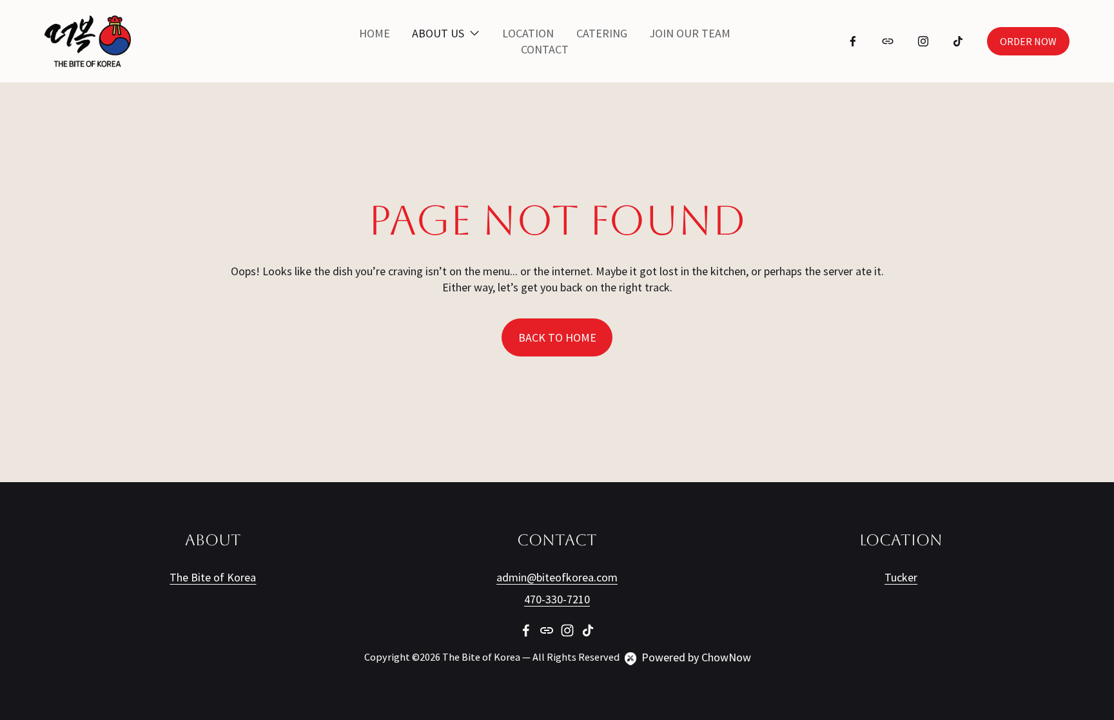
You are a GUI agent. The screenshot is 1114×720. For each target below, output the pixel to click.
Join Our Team (689, 33)
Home (374, 33)
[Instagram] (923, 41)
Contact (545, 49)
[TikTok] (958, 41)
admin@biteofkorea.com (557, 577)
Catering (601, 33)
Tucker (900, 577)
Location (528, 33)
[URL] (887, 41)
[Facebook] (852, 41)
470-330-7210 (557, 599)
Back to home (557, 337)
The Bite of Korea (213, 577)
